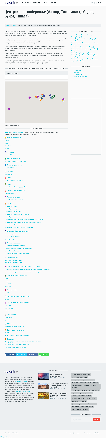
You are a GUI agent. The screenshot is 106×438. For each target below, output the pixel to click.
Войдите (7, 132)
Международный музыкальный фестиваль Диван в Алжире (23, 342)
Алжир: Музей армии (11, 206)
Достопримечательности (15, 330)
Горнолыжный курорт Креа (13, 260)
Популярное (78, 74)
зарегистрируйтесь (18, 132)
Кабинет (54, 3)
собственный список (20, 381)
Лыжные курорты (13, 257)
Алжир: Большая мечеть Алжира (15, 245)
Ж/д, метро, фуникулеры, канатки (18, 231)
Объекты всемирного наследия (18, 303)
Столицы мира (12, 290)
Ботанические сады (13, 158)
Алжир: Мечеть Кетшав (12, 251)
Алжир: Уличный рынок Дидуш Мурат (16, 187)
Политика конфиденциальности (74, 433)
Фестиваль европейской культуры (15, 347)
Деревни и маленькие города (17, 275)
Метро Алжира (9, 239)
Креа (6, 320)
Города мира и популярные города (18, 296)
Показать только (12, 73)
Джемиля (8, 305)
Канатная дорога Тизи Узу (12, 236)
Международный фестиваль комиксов (17, 344)
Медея (7, 148)
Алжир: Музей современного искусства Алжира (19, 217)
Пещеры (10, 171)
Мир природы (11, 314)
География (25, 3)
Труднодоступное (94, 390)
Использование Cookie (90, 433)
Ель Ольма (8, 146)
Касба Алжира (9, 308)
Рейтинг (76, 72)
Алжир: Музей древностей (13, 211)
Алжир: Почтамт (9, 193)
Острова (84, 390)
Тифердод (8, 286)
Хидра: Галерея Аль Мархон (13, 225)
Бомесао (7, 281)
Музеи (9, 203)
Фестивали (10, 339)
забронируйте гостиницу (23, 391)
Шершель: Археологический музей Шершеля (19, 227)
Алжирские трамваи (11, 234)
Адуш (6, 278)
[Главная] (11, 2)
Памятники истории (13, 197)
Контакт (99, 433)
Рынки (9, 184)
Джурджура (8, 317)
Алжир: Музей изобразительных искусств (17, 214)
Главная (8, 25)
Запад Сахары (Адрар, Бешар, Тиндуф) (82, 47)
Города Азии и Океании (79, 401)
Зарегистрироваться (80, 76)
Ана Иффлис (8, 174)
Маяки (9, 178)
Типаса (7, 311)
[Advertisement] (86, 126)
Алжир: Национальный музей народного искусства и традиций (24, 219)
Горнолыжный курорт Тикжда (14, 263)
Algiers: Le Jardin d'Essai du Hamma (15, 161)
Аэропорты (10, 152)
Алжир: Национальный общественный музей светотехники (23, 222)
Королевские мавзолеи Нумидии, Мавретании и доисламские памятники (27, 269)
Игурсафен (8, 283)
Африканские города (14, 138)
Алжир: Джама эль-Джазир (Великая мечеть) (19, 248)
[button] (64, 102)
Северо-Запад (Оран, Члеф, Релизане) (82, 53)
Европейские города (78, 398)
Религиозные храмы (14, 243)
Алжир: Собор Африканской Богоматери (17, 253)
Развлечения (92, 404)
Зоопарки (10, 323)
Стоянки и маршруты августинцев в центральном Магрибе (23, 272)
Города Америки (91, 398)
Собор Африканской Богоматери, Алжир (17, 335)
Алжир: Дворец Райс (11, 168)
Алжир (14, 25)
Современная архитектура (16, 190)
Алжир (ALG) (8, 155)
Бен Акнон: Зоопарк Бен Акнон (14, 326)
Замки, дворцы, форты (14, 165)
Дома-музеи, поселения (79, 404)
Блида (6, 143)
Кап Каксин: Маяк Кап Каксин (14, 180)
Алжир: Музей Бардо (11, 209)
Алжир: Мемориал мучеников (14, 200)
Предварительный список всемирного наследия (23, 266)
